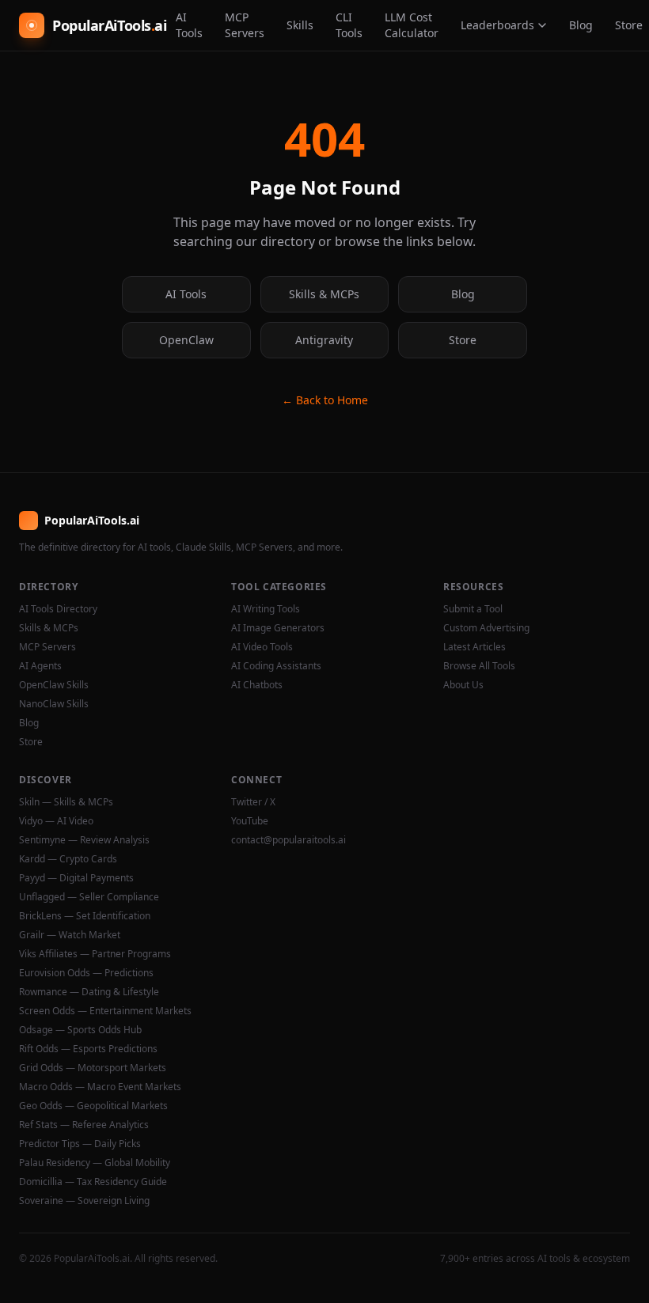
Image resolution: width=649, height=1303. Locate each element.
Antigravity (324, 339)
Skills (300, 24)
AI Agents (40, 666)
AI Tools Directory (58, 609)
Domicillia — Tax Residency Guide (93, 1182)
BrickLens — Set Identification (84, 916)
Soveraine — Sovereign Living (84, 1201)
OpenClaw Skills (54, 685)
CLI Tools (349, 24)
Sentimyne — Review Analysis (84, 840)
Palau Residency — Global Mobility (94, 1163)
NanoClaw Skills (54, 704)
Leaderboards (497, 24)
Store (462, 339)
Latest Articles (474, 647)
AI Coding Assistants (276, 666)
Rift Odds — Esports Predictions (88, 1049)
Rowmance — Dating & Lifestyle (89, 992)
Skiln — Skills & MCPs (66, 802)
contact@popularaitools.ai (288, 840)
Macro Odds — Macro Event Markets (100, 1087)
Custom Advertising (486, 628)
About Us (463, 685)
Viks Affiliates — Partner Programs (95, 954)
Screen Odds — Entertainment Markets (105, 1011)
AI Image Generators (277, 628)
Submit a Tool (473, 609)
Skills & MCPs (324, 293)
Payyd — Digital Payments (76, 878)
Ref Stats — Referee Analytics (84, 1125)
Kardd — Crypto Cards (68, 859)
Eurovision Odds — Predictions (86, 973)
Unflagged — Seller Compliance (89, 897)
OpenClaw (186, 339)
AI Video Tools (262, 647)
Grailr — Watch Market (69, 935)
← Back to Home (325, 399)
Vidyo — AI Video (56, 821)
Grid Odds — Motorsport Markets (92, 1068)
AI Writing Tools (265, 609)
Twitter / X (253, 802)
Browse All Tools (479, 666)
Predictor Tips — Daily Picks (80, 1144)
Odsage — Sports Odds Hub (80, 1030)
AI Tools (189, 24)
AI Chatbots (257, 685)
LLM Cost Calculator (411, 24)
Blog (581, 24)
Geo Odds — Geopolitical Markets (93, 1106)
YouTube (249, 821)
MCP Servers (244, 24)
